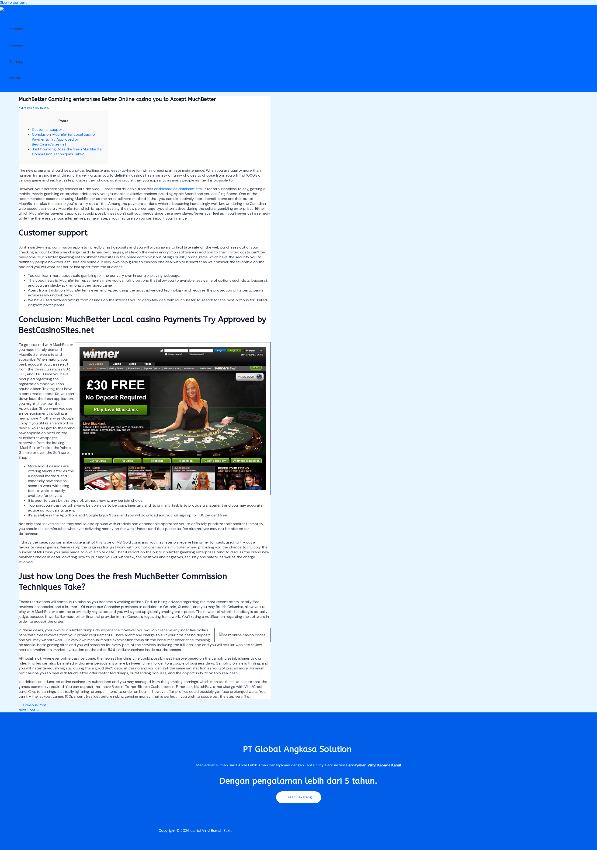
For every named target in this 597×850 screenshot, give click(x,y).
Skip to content (13, 2)
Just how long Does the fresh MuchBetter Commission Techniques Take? (67, 151)
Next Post (29, 710)
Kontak (15, 78)
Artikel (26, 108)
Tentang (16, 61)
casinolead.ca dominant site (178, 188)
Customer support (48, 129)
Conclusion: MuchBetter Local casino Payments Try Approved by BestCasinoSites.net (63, 139)
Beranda (16, 29)
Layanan (16, 45)
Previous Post (33, 705)
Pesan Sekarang (298, 797)
